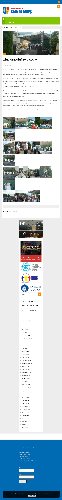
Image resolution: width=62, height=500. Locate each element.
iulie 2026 (25, 333)
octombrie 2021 (26, 409)
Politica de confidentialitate (31, 461)
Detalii (53, 493)
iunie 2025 (25, 345)
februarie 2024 (26, 369)
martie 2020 (25, 415)
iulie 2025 (25, 342)
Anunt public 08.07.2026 (28, 314)
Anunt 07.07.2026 (27, 317)
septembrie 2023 (27, 378)
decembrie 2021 (26, 406)
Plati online (10, 22)
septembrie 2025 (27, 339)
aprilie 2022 (25, 397)
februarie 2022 (26, 403)
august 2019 (25, 418)
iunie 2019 (25, 424)
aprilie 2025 (25, 351)
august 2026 (25, 329)
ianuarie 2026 (26, 336)
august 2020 (25, 412)
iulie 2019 (25, 421)
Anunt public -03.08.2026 (29, 311)
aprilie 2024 (25, 366)
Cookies (21, 461)
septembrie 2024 (27, 363)
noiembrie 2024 (26, 360)
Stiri (7, 27)
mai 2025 (24, 348)
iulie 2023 (25, 382)
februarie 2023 (26, 385)
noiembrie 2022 (26, 388)
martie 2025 (25, 354)
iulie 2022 (25, 394)
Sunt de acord (32, 495)
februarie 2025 (26, 357)
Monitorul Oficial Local (14, 19)
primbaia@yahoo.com (28, 458)
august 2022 (25, 391)
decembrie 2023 (26, 372)
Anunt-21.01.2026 (27, 320)
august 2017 (25, 427)
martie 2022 (25, 400)
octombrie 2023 (26, 375)
